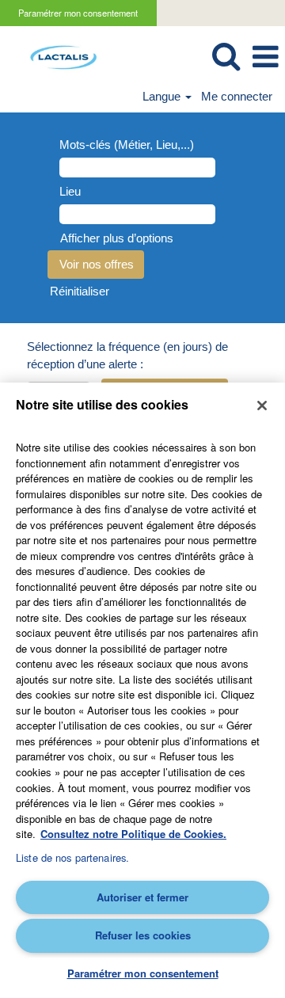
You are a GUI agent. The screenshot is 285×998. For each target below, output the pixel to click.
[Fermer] (262, 405)
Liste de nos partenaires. (72, 857)
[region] (142, 690)
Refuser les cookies (143, 935)
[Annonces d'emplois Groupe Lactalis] (57, 55)
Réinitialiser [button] (79, 291)
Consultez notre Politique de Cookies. (133, 833)
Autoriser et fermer (142, 897)
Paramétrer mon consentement (78, 12)
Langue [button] (163, 96)
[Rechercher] (225, 56)
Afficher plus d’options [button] (116, 238)
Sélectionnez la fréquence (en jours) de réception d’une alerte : (127, 355)
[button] (265, 56)
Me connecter (236, 96)
